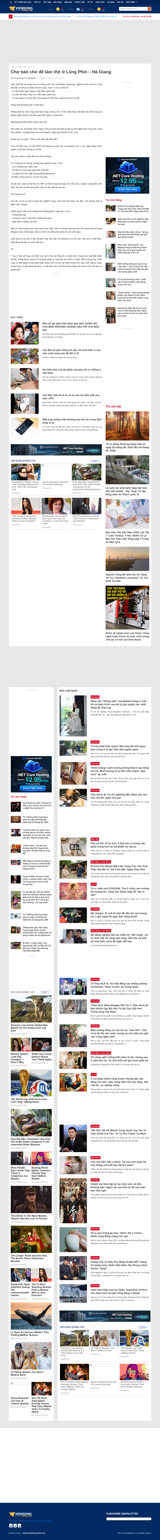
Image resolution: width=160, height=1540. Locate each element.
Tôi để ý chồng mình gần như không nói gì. (59, 357)
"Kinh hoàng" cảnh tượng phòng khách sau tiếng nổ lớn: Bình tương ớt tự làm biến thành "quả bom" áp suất (120, 771)
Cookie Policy (13, 1521)
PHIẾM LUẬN (80, 2)
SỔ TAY (90, 2)
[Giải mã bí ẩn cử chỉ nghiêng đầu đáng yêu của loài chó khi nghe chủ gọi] (111, 221)
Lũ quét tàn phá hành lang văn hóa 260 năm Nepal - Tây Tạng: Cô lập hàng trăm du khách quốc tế (126, 491)
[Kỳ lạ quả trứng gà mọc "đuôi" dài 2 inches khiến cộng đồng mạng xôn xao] (111, 283)
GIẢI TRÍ (120, 2)
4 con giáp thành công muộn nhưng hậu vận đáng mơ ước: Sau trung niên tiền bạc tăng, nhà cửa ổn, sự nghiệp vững (119, 1082)
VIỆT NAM (47, 2)
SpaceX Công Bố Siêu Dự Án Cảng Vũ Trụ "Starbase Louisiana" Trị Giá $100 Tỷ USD (127, 577)
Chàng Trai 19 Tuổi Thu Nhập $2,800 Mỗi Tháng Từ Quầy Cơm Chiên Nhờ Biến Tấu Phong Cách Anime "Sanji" (119, 1265)
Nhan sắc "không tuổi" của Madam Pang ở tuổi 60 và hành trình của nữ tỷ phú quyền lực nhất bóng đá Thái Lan (118, 704)
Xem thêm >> (131, 2)
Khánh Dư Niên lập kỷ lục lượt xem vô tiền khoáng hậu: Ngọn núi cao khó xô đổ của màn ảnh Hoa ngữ (118, 1187)
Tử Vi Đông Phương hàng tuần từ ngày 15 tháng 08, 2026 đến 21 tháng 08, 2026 (35, 917)
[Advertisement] (80, 42)
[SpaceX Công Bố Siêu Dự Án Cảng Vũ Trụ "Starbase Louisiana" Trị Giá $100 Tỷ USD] (127, 559)
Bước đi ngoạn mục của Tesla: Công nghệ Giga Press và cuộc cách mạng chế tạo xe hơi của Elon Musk (127, 636)
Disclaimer (48, 1521)
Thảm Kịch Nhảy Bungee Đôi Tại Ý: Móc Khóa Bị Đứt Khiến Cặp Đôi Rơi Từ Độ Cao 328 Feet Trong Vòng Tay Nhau (119, 1008)
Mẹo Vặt (94, 839)
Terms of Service (37, 1521)
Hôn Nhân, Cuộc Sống (100, 862)
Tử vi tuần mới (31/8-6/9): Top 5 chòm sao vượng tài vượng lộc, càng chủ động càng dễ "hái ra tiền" (120, 891)
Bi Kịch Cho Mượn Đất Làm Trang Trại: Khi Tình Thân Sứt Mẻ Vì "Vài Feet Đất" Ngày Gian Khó (133, 208)
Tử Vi (93, 884)
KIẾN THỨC (100, 2)
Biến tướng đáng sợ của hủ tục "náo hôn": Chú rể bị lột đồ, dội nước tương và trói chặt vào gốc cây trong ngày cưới (119, 1033)
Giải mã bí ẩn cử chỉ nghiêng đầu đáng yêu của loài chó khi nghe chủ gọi (133, 221)
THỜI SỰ (37, 2)
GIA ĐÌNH (110, 2)
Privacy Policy (25, 1521)
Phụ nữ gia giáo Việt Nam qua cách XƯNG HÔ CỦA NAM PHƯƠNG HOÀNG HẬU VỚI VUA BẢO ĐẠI (70, 326)
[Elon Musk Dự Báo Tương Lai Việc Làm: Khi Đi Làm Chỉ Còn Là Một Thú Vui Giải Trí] (16, 807)
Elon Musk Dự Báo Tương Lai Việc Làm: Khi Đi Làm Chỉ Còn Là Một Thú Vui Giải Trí (37, 805)
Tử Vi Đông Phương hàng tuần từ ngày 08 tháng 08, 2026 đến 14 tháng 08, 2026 (35, 819)
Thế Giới (95, 697)
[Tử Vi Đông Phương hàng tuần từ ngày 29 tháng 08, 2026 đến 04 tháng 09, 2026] (127, 426)
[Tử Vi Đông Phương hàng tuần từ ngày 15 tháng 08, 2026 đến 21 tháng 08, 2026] (16, 916)
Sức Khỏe (95, 1158)
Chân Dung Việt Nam (21, 67)
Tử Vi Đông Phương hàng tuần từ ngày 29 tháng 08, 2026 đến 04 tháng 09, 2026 (127, 447)
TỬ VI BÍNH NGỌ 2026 (22, 2)
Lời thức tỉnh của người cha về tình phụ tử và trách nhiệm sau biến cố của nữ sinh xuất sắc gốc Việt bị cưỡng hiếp (111, 16)
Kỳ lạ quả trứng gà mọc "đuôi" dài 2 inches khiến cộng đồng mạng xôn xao (132, 282)
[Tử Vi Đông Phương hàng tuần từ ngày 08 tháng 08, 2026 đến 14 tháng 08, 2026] (16, 819)
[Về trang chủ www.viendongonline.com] (21, 9)
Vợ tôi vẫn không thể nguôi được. (104, 945)
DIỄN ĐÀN (68, 2)
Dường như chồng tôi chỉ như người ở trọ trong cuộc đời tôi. (115, 1064)
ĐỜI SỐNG (58, 2)
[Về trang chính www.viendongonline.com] (11, 2)
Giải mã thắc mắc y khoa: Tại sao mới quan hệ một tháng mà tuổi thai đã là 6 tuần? (133, 234)
